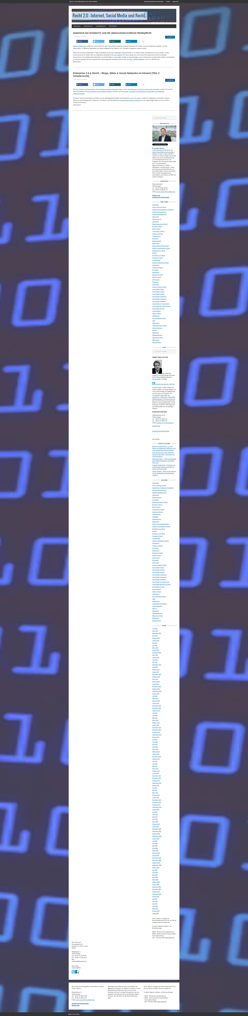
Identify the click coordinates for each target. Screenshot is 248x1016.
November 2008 (156, 860)
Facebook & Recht (157, 258)
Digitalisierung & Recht (158, 250)
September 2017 (156, 664)
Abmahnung (155, 205)
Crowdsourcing (156, 236)
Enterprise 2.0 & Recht (158, 255)
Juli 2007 (154, 899)
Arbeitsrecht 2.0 (156, 219)
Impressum (175, 1)
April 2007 (155, 906)
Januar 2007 (155, 913)
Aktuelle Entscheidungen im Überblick (163, 209)
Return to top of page (73, 1014)
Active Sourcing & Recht (159, 207)
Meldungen (82, 46)
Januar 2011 (155, 797)
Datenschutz (88, 26)
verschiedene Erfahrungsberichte (108, 89)
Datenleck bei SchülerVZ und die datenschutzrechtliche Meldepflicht (112, 33)
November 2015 (156, 686)
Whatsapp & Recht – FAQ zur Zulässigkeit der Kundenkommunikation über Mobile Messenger (164, 460)
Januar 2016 (155, 684)
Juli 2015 (154, 696)
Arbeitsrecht (155, 217)
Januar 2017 (155, 672)
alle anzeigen (156, 439)
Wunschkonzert (156, 342)
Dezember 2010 (156, 800)
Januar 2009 (155, 855)
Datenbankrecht (156, 241)
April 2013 (155, 747)
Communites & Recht (158, 231)
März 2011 (155, 792)
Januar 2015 (155, 703)
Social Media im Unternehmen (160, 304)
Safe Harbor (155, 284)
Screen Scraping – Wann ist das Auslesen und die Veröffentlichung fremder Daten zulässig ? (164, 473)
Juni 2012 (155, 764)
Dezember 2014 (156, 706)
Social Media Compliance (159, 296)
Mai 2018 (154, 662)
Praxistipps (113, 26)
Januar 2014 (155, 725)
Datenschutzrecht (170, 399)
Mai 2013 (154, 744)
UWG (153, 320)
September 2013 (156, 734)
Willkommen (155, 340)
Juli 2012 (154, 761)
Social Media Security (158, 308)
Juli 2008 (154, 870)
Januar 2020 (155, 650)
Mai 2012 (154, 766)
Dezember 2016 (156, 674)
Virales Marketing (157, 328)
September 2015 (156, 691)
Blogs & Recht (156, 229)
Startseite (76, 26)
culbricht (84, 36)
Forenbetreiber (156, 260)
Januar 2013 (155, 754)
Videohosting (156, 323)
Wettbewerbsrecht (157, 335)
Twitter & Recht (156, 313)
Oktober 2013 (156, 732)
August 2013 (155, 737)
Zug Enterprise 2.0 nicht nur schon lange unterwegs (143, 89)
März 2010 (155, 821)
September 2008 (156, 865)
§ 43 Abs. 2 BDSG (132, 59)
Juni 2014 (155, 715)
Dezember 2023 (156, 633)
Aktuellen (76, 46)
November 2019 (156, 652)
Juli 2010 (154, 812)
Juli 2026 (154, 628)
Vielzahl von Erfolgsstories (87, 89)
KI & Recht (155, 270)
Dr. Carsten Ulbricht (158, 148)
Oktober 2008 (156, 862)
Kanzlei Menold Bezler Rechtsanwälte (153, 1)
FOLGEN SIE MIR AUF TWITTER (165, 384)
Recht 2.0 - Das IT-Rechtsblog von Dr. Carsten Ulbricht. (83, 1)
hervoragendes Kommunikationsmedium (99, 91)
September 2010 (156, 807)
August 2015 (155, 693)
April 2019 (155, 655)
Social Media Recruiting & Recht (161, 306)
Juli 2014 (154, 713)
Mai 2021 (154, 643)
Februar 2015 (156, 701)
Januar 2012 (155, 773)
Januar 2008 (155, 884)
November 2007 (156, 889)
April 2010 (155, 819)
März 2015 (155, 698)
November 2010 (156, 802)
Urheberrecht (101, 26)
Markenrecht (155, 272)
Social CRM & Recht (158, 289)
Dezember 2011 (156, 776)
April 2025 (155, 631)
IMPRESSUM (156, 195)
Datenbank (155, 238)
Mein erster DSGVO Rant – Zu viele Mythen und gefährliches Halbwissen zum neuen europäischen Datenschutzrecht (164, 448)
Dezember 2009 (156, 829)
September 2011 (156, 783)
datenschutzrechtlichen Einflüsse (130, 100)
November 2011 (156, 778)
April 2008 (155, 877)
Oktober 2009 (156, 834)
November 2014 (156, 708)
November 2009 (156, 831)
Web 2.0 (154, 330)
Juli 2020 (154, 645)
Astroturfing (155, 221)
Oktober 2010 (156, 805)
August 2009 (155, 838)
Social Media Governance (159, 299)
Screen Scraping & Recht (159, 287)
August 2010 (155, 809)
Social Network (156, 311)
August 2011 (155, 785)
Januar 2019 (155, 657)
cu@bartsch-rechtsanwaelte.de (165, 423)
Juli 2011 (154, 788)
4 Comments (170, 37)
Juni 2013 (155, 742)
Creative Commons (157, 234)
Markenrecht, (166, 167)
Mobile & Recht (156, 277)
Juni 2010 (155, 814)
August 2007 (155, 896)
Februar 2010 (156, 824)
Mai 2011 (154, 790)
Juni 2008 (155, 872)
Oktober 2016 (156, 677)
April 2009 (155, 848)
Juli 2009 (154, 841)
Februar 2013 (156, 751)
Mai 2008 (154, 875)
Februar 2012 (156, 771)
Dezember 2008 (156, 858)
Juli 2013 (154, 739)
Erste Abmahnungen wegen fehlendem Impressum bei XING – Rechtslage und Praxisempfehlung (163, 454)
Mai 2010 (154, 817)
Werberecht (155, 333)
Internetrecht (155, 265)
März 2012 (155, 768)
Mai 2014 (154, 718)
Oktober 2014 (156, 710)
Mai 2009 (154, 846)
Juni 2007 (155, 901)
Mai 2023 (154, 636)
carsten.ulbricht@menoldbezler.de (165, 192)
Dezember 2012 (156, 756)
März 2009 (155, 850)
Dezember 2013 (156, 727)
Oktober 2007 (156, 891)
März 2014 (155, 720)
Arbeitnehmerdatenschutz (159, 214)
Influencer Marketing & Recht (160, 262)
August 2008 (155, 867)
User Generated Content (159, 318)
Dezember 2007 (156, 887)
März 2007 (155, 908)
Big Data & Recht (157, 226)
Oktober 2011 (156, 780)
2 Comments (170, 80)
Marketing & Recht (157, 275)
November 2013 (156, 730)
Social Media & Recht (158, 291)
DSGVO (154, 253)
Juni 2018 (155, 660)
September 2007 (156, 894)
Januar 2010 (155, 826)
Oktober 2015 (156, 689)
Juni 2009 (155, 843)
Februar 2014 (156, 722)
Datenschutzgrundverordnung (160, 246)
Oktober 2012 (156, 759)
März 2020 (155, 648)
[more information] (143, 41)
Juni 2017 (155, 667)
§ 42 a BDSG (118, 55)
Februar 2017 (156, 669)
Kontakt (168, 1)
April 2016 (155, 679)
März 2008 (155, 879)
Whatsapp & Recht (157, 337)
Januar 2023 (155, 640)
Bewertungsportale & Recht (160, 224)
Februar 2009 (156, 853)
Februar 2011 (156, 795)
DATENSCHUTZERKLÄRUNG (160, 197)
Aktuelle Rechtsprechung (159, 212)
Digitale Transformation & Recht (161, 248)
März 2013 (155, 749)
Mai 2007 (154, 904)
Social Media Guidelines (159, 301)
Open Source (156, 279)
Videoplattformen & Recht (159, 325)
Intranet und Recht (157, 267)
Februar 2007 (156, 911)
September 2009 (156, 836)
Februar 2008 (156, 882)
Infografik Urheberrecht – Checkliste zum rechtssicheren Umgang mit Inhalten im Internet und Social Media (163, 467)
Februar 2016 (156, 681)
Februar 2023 (156, 638)
